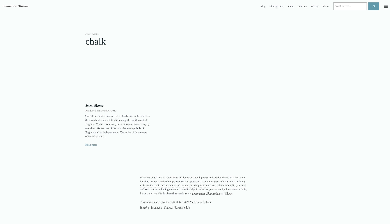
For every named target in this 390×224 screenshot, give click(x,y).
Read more (91, 144)
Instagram (156, 207)
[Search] (373, 6)
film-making (213, 193)
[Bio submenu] (328, 6)
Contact (168, 207)
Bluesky (144, 207)
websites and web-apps (162, 181)
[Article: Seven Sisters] (118, 79)
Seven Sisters (94, 105)
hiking (228, 193)
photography (198, 193)
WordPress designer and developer (186, 177)
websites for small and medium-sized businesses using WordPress (175, 185)
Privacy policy (182, 207)
